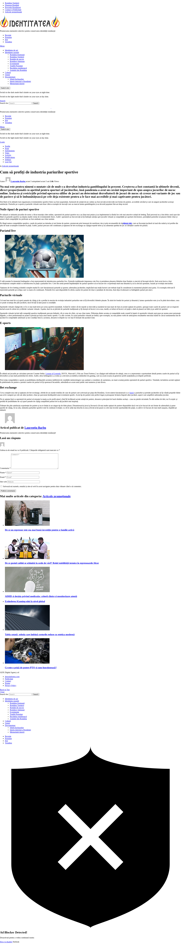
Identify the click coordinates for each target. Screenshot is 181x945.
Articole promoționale (13, 12)
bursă (132, 393)
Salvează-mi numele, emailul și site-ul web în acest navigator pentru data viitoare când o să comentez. (42, 486)
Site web (3, 482)
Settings (8, 160)
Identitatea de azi (11, 50)
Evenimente (14, 64)
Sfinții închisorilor (17, 79)
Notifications (10, 157)
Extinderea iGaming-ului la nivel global (25, 601)
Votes (7, 153)
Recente (8, 35)
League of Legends (53, 374)
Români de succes (17, 59)
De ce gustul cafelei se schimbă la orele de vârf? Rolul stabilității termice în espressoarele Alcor (52, 563)
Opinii (7, 75)
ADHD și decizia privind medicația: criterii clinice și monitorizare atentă (41, 596)
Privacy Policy (10, 685)
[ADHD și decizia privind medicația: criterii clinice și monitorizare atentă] (93, 580)
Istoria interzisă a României (20, 81)
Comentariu (5, 468)
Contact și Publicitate (13, 10)
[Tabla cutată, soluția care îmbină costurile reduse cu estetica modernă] (93, 618)
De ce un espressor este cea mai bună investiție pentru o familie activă (39, 530)
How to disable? (6, 942)
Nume (3, 473)
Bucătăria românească (18, 68)
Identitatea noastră (12, 52)
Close (2, 692)
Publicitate (9, 679)
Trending (8, 42)
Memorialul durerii (17, 84)
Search (35, 103)
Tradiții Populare (16, 66)
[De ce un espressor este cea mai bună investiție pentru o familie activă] (93, 513)
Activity (8, 155)
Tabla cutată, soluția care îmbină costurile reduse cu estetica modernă (40, 634)
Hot (6, 40)
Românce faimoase (17, 61)
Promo (7, 683)
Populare (8, 37)
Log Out (8, 162)
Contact (8, 681)
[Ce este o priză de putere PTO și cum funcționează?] (93, 651)
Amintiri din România (18, 70)
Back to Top (5, 690)
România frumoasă (17, 55)
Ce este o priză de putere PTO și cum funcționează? (31, 667)
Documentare (10, 77)
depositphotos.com (12, 677)
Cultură (8, 72)
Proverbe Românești (13, 7)
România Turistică (12, 3)
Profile (7, 146)
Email (3, 477)
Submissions (10, 151)
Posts (7, 148)
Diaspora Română (12, 5)
